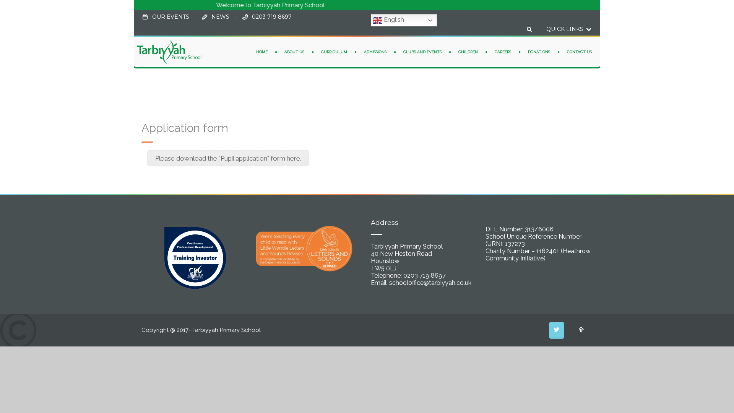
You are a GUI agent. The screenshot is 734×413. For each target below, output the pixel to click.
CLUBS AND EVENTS (422, 52)
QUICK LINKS (565, 29)
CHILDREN (468, 52)
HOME (262, 52)
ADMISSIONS (375, 52)
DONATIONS (539, 52)
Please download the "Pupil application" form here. (228, 158)
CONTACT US (579, 52)
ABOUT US (294, 52)
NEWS (220, 16)
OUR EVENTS (170, 16)
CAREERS (503, 52)
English (393, 19)
